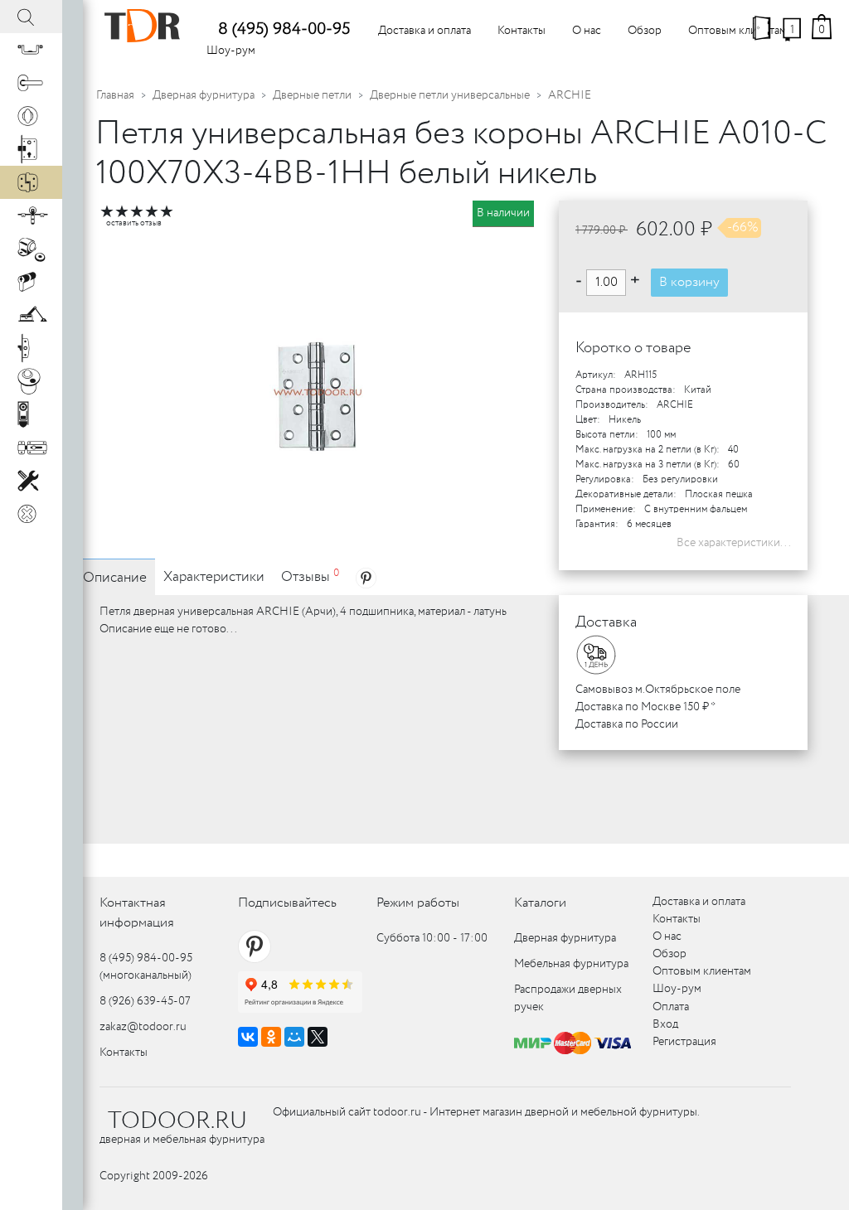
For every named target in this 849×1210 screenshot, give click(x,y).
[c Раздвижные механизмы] (31, 215)
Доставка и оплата (424, 30)
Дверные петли (312, 95)
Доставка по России (626, 724)
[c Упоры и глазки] (31, 248)
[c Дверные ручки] (31, 82)
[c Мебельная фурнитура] (31, 49)
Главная (115, 95)
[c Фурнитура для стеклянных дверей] (31, 381)
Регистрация (684, 1041)
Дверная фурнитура (204, 95)
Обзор (645, 30)
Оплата (671, 1007)
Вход (665, 1024)
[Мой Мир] (294, 1037)
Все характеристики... (734, 543)
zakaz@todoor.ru (143, 1027)
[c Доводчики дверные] (31, 315)
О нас (586, 30)
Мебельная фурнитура (571, 964)
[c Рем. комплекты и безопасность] (31, 480)
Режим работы (417, 902)
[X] (317, 1037)
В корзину (689, 282)
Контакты (521, 30)
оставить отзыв (134, 223)
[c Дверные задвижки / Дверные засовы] (31, 447)
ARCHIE (569, 95)
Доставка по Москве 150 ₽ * (645, 707)
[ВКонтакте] (248, 1037)
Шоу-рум (230, 50)
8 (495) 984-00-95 (284, 29)
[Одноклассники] (271, 1037)
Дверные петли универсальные (450, 95)
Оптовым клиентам (737, 30)
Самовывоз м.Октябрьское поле (657, 689)
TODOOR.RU (177, 1121)
